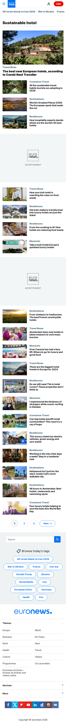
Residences (36, 116)
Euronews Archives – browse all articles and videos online (14, 673)
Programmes (9, 663)
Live (58, 3)
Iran (44, 582)
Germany (46, 589)
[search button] (57, 539)
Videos (38, 656)
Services (7, 685)
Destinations (36, 99)
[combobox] (33, 539)
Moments (34, 241)
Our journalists (42, 663)
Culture (6, 656)
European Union (23, 589)
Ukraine (45, 574)
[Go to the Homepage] (11, 4)
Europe (6, 630)
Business (7, 637)
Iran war (54, 566)
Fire (41, 597)
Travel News (9, 67)
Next (46, 523)
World (38, 630)
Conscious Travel (39, 81)
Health (26, 597)
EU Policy (40, 637)
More (5, 693)
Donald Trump (24, 574)
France (61, 11)
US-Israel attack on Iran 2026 (19, 11)
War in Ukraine (46, 11)
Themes (7, 623)
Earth (5, 643)
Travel (38, 650)
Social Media (26, 582)
